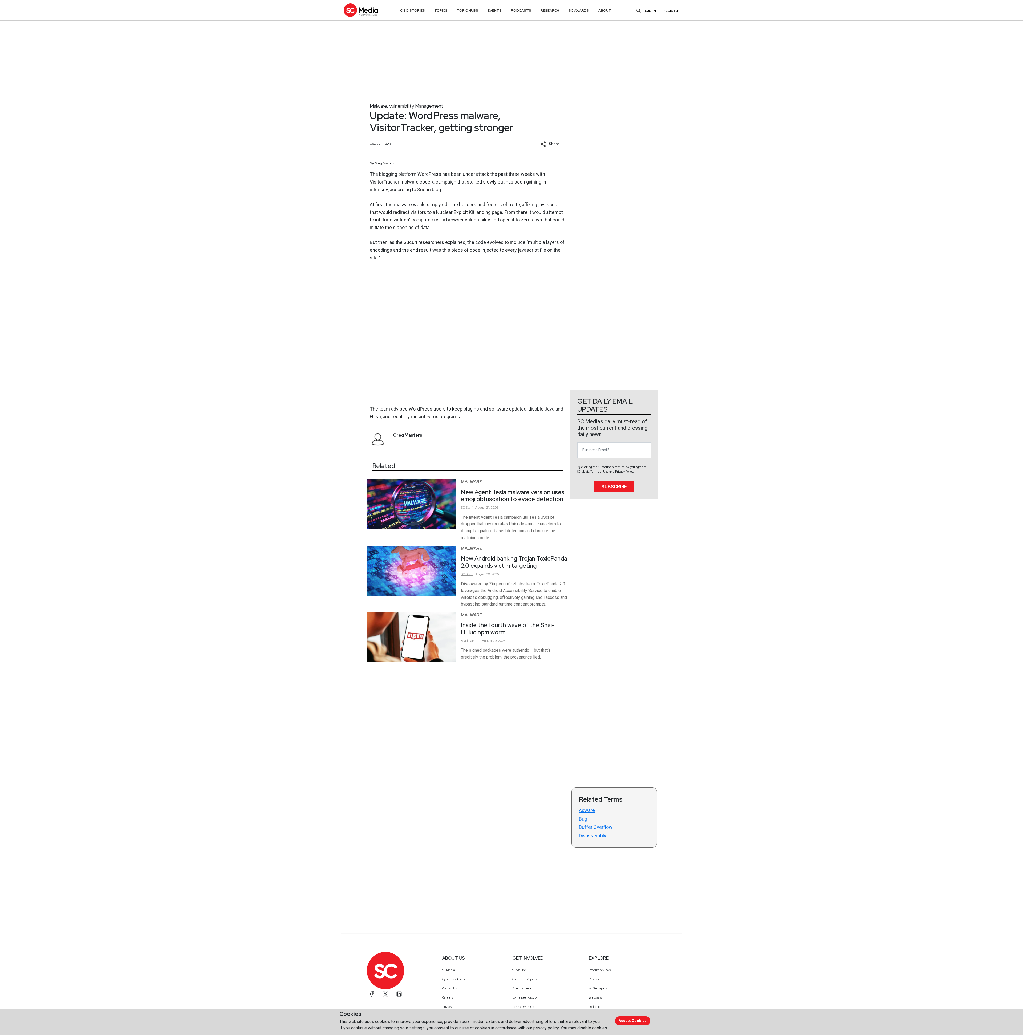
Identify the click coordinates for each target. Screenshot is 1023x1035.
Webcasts (595, 997)
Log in (650, 11)
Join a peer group (524, 997)
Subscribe (614, 486)
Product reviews (600, 970)
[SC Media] (361, 10)
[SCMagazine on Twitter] (385, 994)
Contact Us (449, 988)
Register (671, 11)
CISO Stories (412, 10)
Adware (587, 810)
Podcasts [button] (521, 10)
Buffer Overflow (595, 827)
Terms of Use (599, 471)
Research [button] (550, 10)
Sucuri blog (429, 189)
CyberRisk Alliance (455, 979)
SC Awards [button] (579, 10)
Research (595, 979)
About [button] (604, 10)
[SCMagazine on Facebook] (372, 994)
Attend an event (523, 988)
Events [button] (495, 10)
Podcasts (594, 1007)
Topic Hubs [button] (467, 10)
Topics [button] (441, 10)
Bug (583, 819)
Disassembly (592, 835)
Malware (378, 106)
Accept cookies (633, 1020)
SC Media (448, 970)
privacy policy (546, 1027)
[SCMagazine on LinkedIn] (399, 994)
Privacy (447, 1007)
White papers (598, 988)
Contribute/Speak (524, 979)
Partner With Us (523, 1007)
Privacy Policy (624, 471)
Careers (447, 997)
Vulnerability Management (416, 106)
